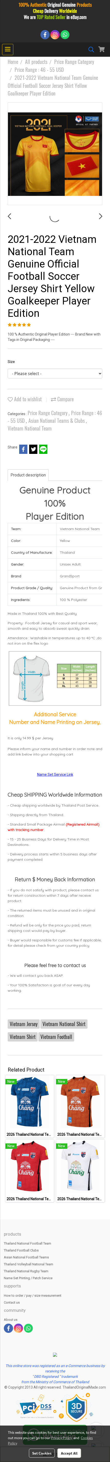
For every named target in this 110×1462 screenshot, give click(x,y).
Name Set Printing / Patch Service (28, 1278)
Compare (65, 399)
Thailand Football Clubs (21, 1250)
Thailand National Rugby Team (26, 1271)
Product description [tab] (28, 475)
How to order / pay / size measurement (32, 1295)
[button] (89, 49)
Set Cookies (41, 1453)
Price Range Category (48, 412)
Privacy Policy (61, 1437)
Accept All (69, 1453)
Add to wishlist (27, 399)
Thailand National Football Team (27, 1243)
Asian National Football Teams (26, 1257)
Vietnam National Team (30, 428)
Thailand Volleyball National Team (28, 1264)
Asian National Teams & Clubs (57, 420)
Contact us (12, 1302)
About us (10, 1320)
